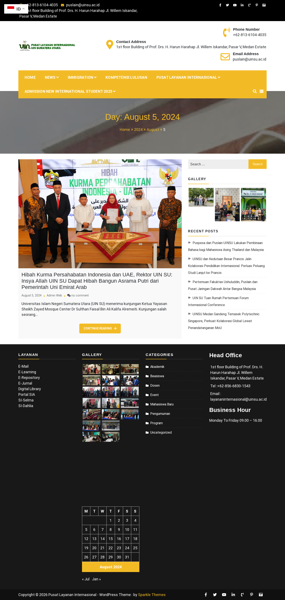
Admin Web (54, 295)
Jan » (96, 579)
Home (30, 77)
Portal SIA (26, 394)
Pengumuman (160, 414)
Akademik (157, 367)
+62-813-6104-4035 (41, 5)
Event (154, 395)
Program (156, 423)
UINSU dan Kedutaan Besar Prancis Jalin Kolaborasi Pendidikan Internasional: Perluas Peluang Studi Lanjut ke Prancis (226, 266)
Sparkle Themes (152, 594)
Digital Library (29, 389)
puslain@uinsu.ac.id (83, 5)
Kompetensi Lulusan (126, 77)
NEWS (50, 77)
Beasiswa (157, 376)
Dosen (155, 385)
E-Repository (29, 377)
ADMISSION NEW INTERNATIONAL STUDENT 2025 (68, 91)
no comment (80, 295)
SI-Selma (26, 400)
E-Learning (27, 372)
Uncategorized (161, 432)
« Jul (86, 579)
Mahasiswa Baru (162, 404)
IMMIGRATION (80, 77)
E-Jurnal (25, 383)
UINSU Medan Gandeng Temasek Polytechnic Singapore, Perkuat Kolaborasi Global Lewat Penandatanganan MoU (224, 321)
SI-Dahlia (25, 406)
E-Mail (23, 366)
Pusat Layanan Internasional (186, 77)
